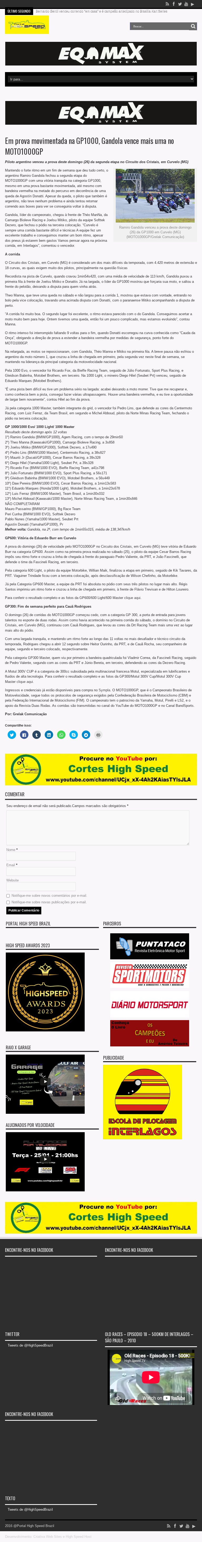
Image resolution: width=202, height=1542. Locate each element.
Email (10, 865)
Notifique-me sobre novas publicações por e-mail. (49, 902)
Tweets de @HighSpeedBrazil (30, 1345)
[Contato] (101, 64)
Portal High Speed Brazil (28, 923)
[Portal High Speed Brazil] (27, 30)
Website (12, 880)
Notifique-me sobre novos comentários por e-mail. (49, 896)
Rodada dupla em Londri (54, 4)
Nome (10, 850)
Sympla (104, 690)
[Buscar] (193, 26)
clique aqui (132, 598)
